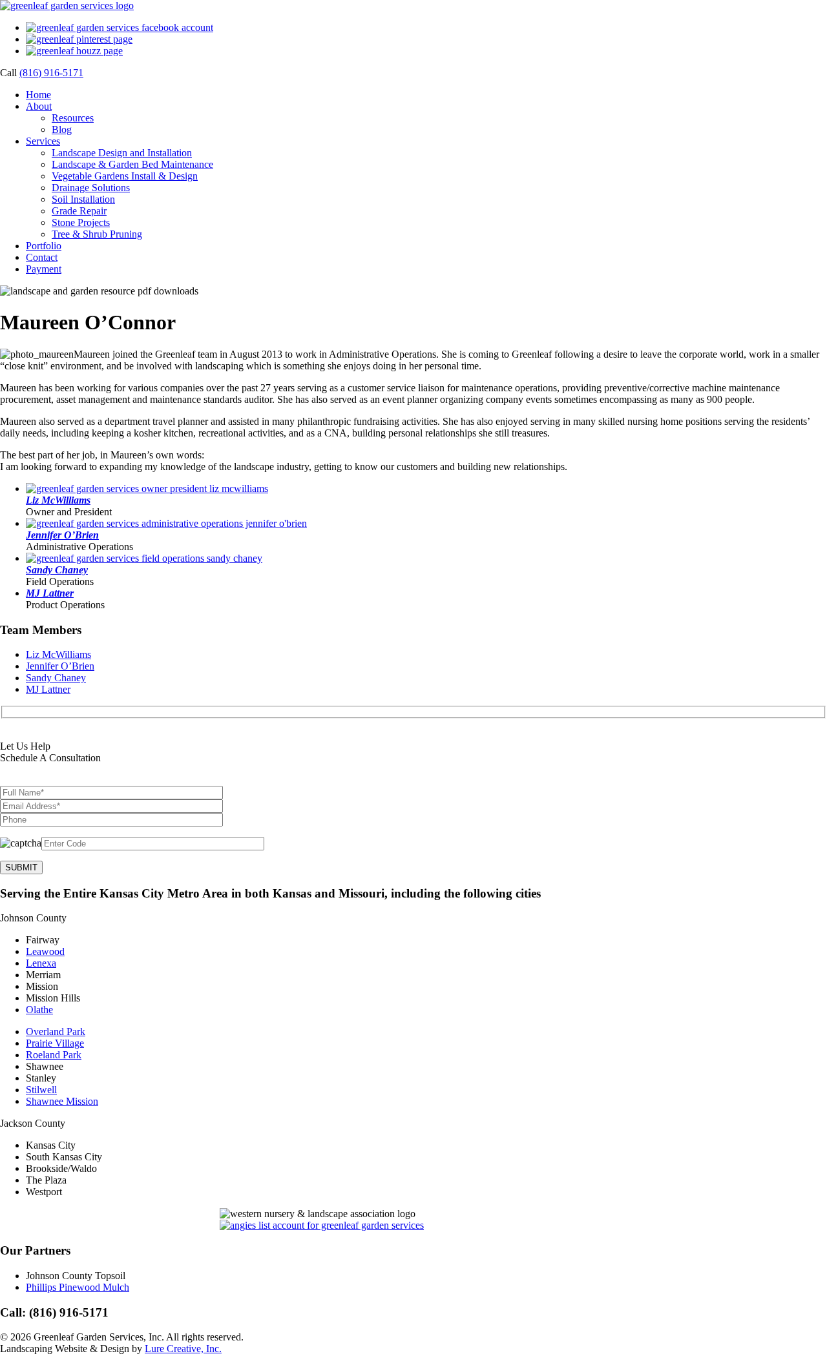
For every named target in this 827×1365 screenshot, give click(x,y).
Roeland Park (53, 1054)
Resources (73, 117)
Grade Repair (79, 210)
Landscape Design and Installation (122, 152)
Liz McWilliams (58, 500)
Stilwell (41, 1089)
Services (43, 141)
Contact (42, 257)
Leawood (45, 951)
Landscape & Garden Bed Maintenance (132, 164)
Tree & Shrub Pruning (97, 234)
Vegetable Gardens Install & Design (125, 175)
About (39, 106)
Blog (62, 129)
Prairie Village (55, 1043)
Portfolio (43, 245)
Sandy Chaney (57, 569)
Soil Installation (83, 199)
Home (38, 94)
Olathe (39, 1009)
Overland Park (55, 1031)
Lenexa (41, 963)
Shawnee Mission (62, 1101)
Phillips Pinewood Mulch (77, 1287)
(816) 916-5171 (51, 72)
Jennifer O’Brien (62, 534)
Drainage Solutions (91, 187)
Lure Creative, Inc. (183, 1348)
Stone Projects (81, 222)
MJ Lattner (50, 593)
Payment (43, 268)
